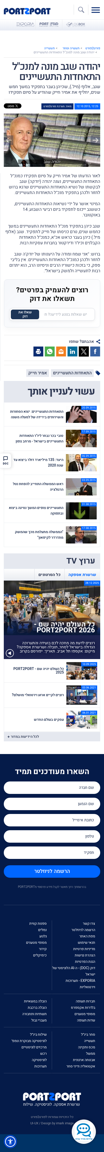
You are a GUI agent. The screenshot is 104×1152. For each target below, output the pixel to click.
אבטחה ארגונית (84, 1060)
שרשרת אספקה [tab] (82, 575)
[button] (11, 140)
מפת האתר (87, 936)
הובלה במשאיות (35, 1001)
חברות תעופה (85, 1001)
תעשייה (49, 48)
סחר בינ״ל (88, 1034)
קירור (43, 949)
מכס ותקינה (86, 1047)
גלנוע (43, 936)
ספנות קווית (38, 923)
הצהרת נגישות (85, 955)
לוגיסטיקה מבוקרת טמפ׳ (29, 1041)
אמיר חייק (37, 373)
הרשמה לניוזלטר (52, 871)
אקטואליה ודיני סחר (80, 1066)
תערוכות (40, 1066)
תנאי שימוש (86, 942)
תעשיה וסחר (71, 48)
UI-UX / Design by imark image (52, 1123)
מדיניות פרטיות (84, 949)
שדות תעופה (86, 1020)
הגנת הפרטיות (85, 961)
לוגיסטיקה (39, 1060)
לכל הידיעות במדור (25, 736)
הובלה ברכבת (37, 1007)
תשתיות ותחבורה (34, 1014)
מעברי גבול (39, 1020)
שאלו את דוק (25, 314)
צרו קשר (89, 923)
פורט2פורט (92, 48)
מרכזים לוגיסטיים (34, 1047)
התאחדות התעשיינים (72, 373)
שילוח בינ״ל (38, 1034)
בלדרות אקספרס (83, 1007)
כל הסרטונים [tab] (49, 575)
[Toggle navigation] (97, 10)
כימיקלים (40, 955)
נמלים (42, 930)
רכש (43, 1053)
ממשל (90, 1053)
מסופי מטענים (36, 942)
